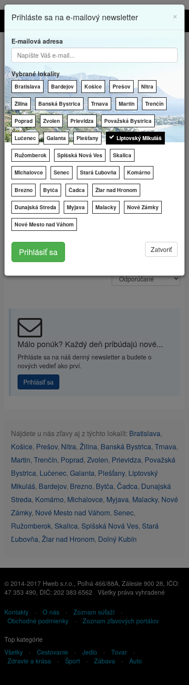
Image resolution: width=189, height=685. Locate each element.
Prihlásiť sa (38, 251)
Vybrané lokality (35, 73)
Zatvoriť (161, 249)
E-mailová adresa (37, 41)
